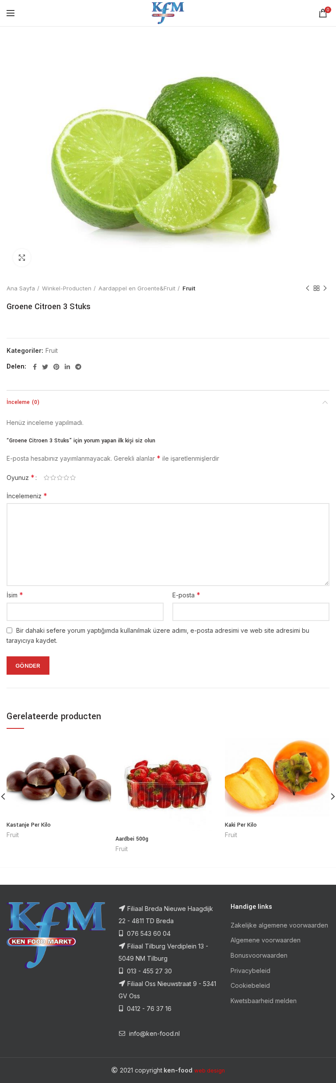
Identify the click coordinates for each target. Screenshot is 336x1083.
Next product (325, 288)
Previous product (307, 288)
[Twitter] (45, 366)
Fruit (188, 288)
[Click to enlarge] (22, 257)
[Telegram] (78, 366)
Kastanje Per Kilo (29, 825)
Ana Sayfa (21, 288)
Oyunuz (21, 477)
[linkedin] (67, 366)
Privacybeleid (250, 970)
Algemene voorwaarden (266, 940)
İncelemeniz (27, 495)
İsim (15, 594)
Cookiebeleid (250, 985)
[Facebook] (34, 366)
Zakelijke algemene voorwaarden (279, 925)
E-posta (186, 594)
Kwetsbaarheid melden (264, 1000)
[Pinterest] (56, 366)
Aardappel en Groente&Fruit (136, 288)
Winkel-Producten (66, 288)
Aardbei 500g (132, 839)
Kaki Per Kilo (241, 825)
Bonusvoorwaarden (259, 955)
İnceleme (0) (23, 402)
